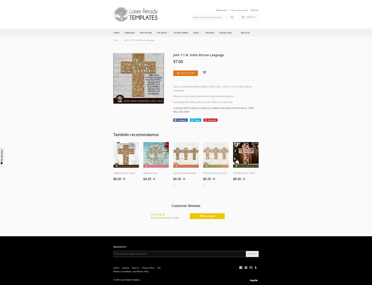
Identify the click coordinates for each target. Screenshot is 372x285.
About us (135, 268)
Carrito (250, 17)
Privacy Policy (148, 268)
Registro (252, 254)
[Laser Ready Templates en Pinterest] (245, 268)
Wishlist (255, 10)
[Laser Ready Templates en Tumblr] (255, 268)
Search (116, 268)
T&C (159, 268)
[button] (204, 72)
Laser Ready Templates (130, 280)
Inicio (115, 40)
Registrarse (221, 10)
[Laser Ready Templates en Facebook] (240, 268)
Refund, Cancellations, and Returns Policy (131, 271)
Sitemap (125, 268)
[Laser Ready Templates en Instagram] (251, 268)
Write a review (207, 216)
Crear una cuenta (239, 10)
